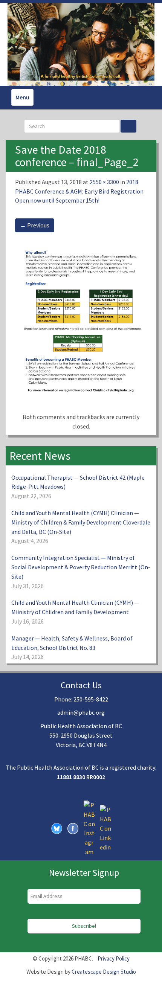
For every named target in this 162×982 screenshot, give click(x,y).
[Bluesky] (57, 827)
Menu (22, 97)
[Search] (128, 126)
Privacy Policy (114, 958)
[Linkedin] (105, 827)
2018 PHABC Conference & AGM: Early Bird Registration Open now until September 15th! (79, 191)
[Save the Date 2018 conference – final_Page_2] (81, 326)
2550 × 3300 (104, 182)
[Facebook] (73, 827)
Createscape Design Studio (104, 971)
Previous (34, 225)
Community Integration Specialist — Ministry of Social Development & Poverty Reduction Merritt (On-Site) (80, 567)
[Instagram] (89, 827)
